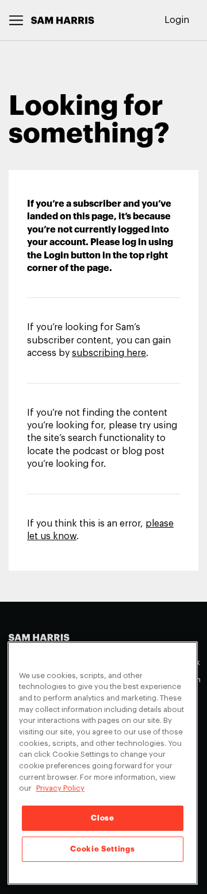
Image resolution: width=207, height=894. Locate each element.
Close (102, 818)
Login (176, 20)
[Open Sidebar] (16, 20)
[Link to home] (62, 20)
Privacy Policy (60, 788)
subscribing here (109, 353)
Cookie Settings (102, 849)
